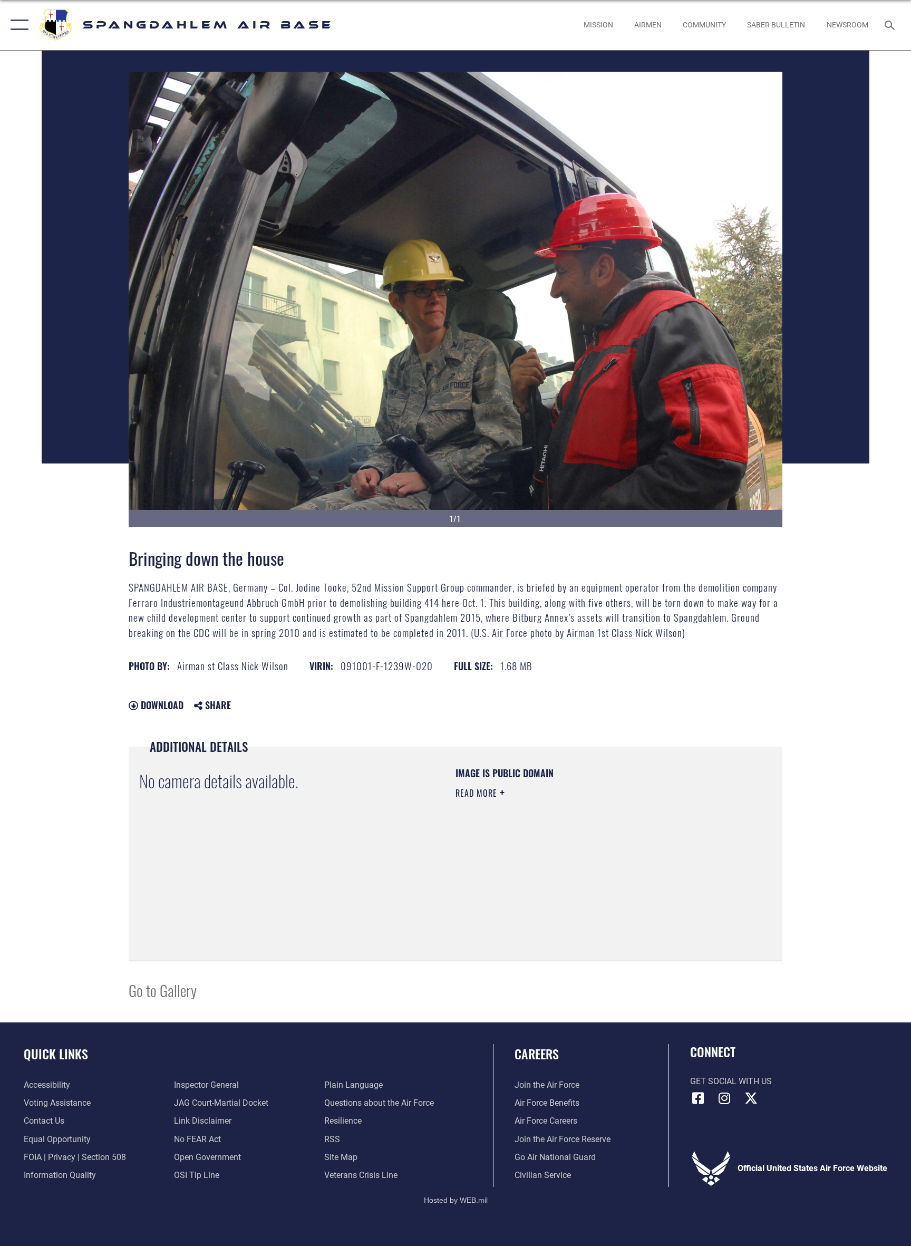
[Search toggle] (890, 25)
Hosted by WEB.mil (456, 1200)
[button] (17, 25)
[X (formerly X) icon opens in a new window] (751, 1098)
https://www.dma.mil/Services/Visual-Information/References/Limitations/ (558, 867)
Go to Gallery (163, 990)
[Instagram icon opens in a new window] (724, 1098)
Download (160, 705)
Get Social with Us (731, 1081)
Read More (478, 793)
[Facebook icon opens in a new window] (698, 1098)
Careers (537, 1053)
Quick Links (56, 1053)
